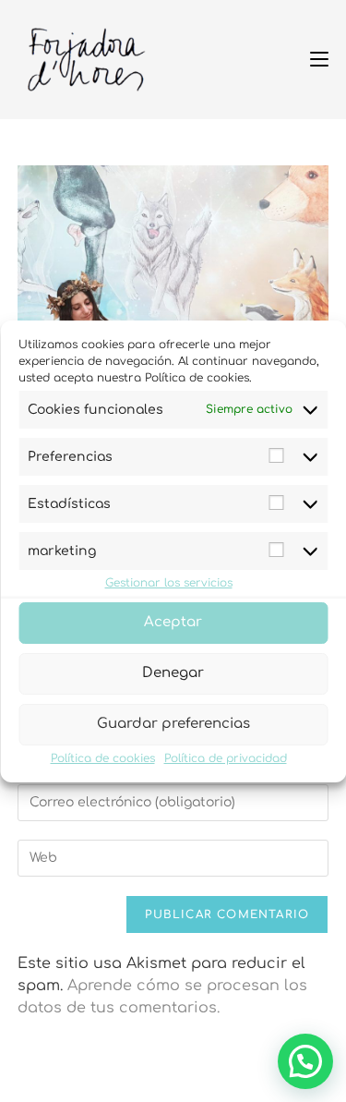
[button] (305, 1061)
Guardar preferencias (173, 724)
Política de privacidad (225, 758)
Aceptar (173, 622)
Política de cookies (103, 758)
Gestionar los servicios (169, 582)
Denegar (173, 673)
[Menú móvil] (312, 59)
